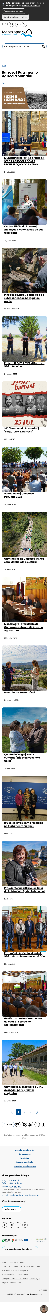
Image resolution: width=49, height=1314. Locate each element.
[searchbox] (24, 46)
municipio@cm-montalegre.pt (24, 1195)
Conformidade (22, 1274)
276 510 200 (15, 1186)
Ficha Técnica (20, 1262)
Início (4, 65)
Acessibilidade (8, 1274)
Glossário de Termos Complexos (15, 1270)
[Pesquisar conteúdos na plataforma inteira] (44, 47)
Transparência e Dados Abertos (15, 1278)
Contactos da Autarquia (12, 1266)
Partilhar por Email (17, 1124)
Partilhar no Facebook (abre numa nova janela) (43, 1124)
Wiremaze (43, 1290)
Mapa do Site (7, 1262)
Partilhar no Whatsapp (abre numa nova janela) (30, 1124)
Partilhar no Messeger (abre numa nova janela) (24, 1124)
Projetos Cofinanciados (11, 1282)
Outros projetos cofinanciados (18, 1249)
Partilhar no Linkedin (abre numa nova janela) (37, 1124)
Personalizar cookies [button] (13, 11)
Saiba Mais (10, 1209)
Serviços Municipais (31, 1266)
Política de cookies (31, 5)
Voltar (10, 1124)
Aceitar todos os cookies (15, 17)
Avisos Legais (34, 1278)
